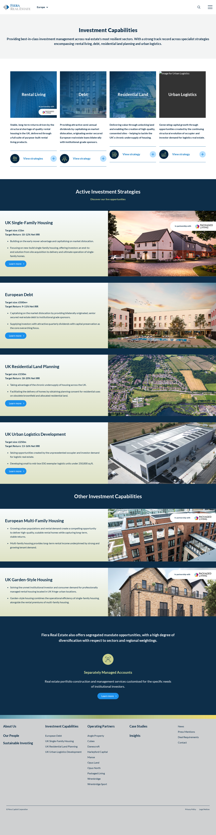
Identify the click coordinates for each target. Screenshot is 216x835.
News (181, 726)
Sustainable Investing (18, 743)
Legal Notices (204, 809)
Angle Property (95, 735)
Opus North (94, 767)
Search (198, 7)
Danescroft (93, 746)
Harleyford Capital (97, 751)
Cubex (91, 741)
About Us (9, 726)
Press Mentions (186, 731)
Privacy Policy (190, 809)
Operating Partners (101, 726)
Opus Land (93, 762)
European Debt (53, 735)
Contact (182, 742)
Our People (11, 735)
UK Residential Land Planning (61, 746)
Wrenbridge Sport (97, 784)
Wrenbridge (94, 778)
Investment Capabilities (61, 726)
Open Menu (210, 7)
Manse (91, 757)
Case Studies (138, 726)
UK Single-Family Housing (59, 741)
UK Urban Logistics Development (63, 751)
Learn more (17, 263)
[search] (199, 7)
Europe (41, 7)
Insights (135, 735)
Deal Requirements (188, 737)
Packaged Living (96, 773)
